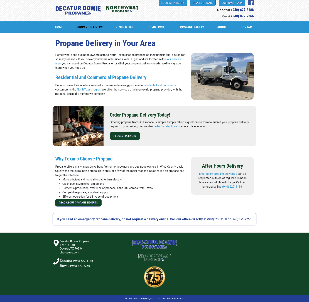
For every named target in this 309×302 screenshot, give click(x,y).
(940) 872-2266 (242, 16)
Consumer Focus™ (175, 298)
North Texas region (88, 89)
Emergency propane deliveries (218, 173)
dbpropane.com (69, 252)
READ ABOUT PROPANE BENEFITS (78, 202)
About (222, 27)
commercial (170, 85)
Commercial (157, 27)
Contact (247, 27)
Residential (124, 27)
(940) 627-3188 (242, 10)
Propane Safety (192, 27)
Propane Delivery (90, 27)
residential (150, 85)
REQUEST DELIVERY (125, 135)
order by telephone (165, 126)
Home (59, 27)
